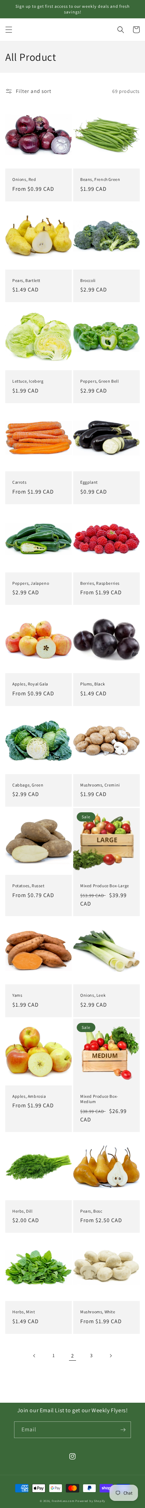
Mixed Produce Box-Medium (99, 1099)
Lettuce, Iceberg (28, 381)
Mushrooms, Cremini (100, 785)
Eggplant (89, 482)
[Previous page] (34, 1355)
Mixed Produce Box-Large (104, 885)
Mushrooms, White (97, 1311)
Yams (17, 995)
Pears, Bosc (91, 1211)
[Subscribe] (123, 1429)
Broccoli (88, 280)
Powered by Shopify (90, 1501)
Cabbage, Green (27, 785)
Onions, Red (24, 179)
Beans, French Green (100, 179)
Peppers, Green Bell (99, 381)
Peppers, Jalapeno (30, 583)
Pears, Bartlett (26, 280)
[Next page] (110, 1355)
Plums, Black (92, 684)
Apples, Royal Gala (30, 684)
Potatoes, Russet (28, 885)
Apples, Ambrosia (29, 1096)
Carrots (19, 482)
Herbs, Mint (23, 1311)
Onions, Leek (93, 995)
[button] (9, 29)
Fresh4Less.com (63, 1501)
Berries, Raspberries (100, 583)
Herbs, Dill (22, 1211)
